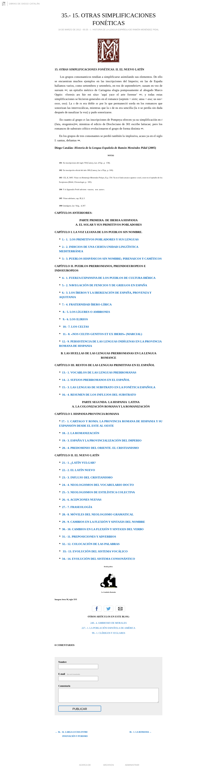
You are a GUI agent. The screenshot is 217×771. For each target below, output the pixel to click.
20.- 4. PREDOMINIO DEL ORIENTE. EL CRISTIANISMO (100, 447)
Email (120, 609)
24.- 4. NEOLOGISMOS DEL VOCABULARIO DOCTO (98, 484)
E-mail (69, 674)
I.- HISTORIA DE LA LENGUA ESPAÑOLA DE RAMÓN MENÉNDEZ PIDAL (124, 29)
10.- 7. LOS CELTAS (76, 326)
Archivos (108, 765)
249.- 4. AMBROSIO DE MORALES (108, 623)
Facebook (96, 609)
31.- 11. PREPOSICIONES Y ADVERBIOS (89, 536)
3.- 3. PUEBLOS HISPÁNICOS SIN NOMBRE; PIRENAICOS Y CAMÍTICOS (112, 258)
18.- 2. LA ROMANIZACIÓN (80, 433)
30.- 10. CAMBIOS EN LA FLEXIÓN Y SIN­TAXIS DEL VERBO (103, 529)
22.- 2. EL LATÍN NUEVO (78, 470)
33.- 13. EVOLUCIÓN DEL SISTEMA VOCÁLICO (95, 551)
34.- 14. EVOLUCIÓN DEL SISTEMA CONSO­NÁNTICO (98, 558)
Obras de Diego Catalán (24, 4)
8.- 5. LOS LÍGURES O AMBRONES (86, 311)
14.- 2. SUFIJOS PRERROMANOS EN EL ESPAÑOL (96, 379)
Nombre (62, 662)
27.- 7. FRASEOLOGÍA (77, 507)
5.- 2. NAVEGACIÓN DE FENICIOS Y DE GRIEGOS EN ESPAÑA (104, 285)
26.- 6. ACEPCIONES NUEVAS (81, 499)
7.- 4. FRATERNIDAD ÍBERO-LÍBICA (87, 304)
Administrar (132, 765)
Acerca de (85, 765)
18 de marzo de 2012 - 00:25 (73, 29)
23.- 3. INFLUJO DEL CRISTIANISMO (87, 477)
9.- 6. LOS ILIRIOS (75, 319)
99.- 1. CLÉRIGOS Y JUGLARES (108, 633)
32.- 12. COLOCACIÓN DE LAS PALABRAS (91, 544)
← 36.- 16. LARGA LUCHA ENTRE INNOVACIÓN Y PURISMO (71, 734)
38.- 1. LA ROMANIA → (140, 732)
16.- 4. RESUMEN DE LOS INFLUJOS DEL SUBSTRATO (99, 394)
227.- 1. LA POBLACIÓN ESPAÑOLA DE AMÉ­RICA (108, 628)
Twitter (108, 609)
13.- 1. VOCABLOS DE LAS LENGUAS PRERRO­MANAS (99, 372)
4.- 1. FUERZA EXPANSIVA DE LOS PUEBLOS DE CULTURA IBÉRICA (108, 277)
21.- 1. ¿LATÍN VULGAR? (79, 462)
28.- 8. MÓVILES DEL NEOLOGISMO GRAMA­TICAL (98, 514)
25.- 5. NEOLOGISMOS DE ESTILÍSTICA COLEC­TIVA (98, 492)
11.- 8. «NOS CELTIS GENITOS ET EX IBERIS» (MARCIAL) (102, 334)
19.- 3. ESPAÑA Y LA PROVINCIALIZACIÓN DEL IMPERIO (102, 440)
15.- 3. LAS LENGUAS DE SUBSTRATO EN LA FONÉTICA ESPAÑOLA (108, 387)
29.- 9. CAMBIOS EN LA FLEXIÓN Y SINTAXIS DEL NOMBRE (103, 521)
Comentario (64, 686)
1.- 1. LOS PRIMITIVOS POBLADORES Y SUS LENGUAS (100, 239)
